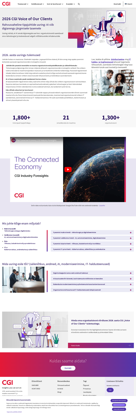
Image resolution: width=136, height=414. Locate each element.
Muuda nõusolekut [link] (89, 395)
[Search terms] (79, 4)
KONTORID (36, 389)
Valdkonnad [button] (36, 4)
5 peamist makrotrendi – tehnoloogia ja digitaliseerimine (74, 232)
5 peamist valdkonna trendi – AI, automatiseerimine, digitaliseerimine (79, 238)
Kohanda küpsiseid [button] (119, 405)
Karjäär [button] (69, 4)
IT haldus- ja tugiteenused (111, 60)
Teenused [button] (22, 4)
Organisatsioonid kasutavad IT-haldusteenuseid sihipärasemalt (77, 290)
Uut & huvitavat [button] (54, 4)
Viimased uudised (63, 385)
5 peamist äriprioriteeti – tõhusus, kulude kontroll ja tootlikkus (76, 243)
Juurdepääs (87, 392)
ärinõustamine (117, 59)
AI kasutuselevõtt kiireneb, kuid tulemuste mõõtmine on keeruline (78, 279)
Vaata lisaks (102, 345)
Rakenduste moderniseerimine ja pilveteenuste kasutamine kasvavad (79, 284)
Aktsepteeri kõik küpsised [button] (119, 400)
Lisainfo (102, 205)
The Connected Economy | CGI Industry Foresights (36, 140)
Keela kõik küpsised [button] (119, 409)
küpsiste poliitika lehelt (14, 412)
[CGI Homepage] (6, 3)
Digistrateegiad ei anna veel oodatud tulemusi (70, 273)
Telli (110, 390)
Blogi (59, 392)
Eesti (130, 4)
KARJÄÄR (35, 385)
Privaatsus (87, 389)
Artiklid (60, 389)
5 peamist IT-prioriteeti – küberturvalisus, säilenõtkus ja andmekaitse (79, 249)
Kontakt (117, 4)
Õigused (86, 385)
